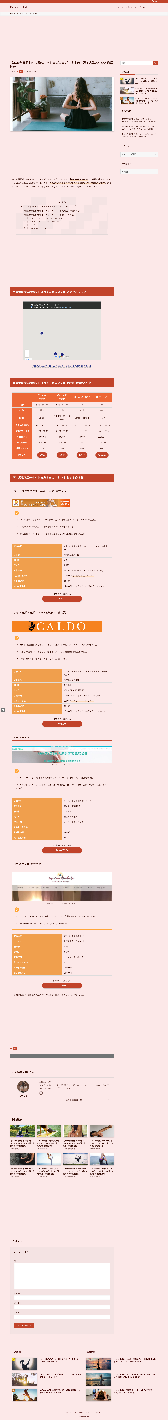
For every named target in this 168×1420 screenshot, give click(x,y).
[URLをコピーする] (62, 1056)
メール (18, 1303)
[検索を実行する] (155, 63)
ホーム (68, 1412)
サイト (16, 1313)
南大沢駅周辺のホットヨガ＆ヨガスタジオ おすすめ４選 (49, 215)
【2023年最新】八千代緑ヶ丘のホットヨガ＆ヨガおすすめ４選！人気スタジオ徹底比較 (138, 128)
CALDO (62, 724)
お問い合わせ (78, 1412)
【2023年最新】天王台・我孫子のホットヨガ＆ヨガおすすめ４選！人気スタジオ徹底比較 (138, 120)
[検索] (156, 1)
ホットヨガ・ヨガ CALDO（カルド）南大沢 (45, 221)
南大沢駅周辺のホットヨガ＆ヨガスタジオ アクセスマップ (50, 206)
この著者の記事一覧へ (75, 1100)
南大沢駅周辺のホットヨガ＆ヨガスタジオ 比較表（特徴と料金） (53, 211)
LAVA (42, 455)
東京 (21, 71)
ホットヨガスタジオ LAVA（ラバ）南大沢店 (45, 218)
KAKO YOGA (33, 225)
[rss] (153, 1)
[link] (41, 1093)
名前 (17, 1293)
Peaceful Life (19, 7)
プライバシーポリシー (94, 1412)
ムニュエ (23, 1096)
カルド (62, 455)
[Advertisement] (84, 34)
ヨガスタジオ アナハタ (37, 228)
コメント (18, 1261)
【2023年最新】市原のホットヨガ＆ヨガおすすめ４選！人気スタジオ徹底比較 (138, 135)
